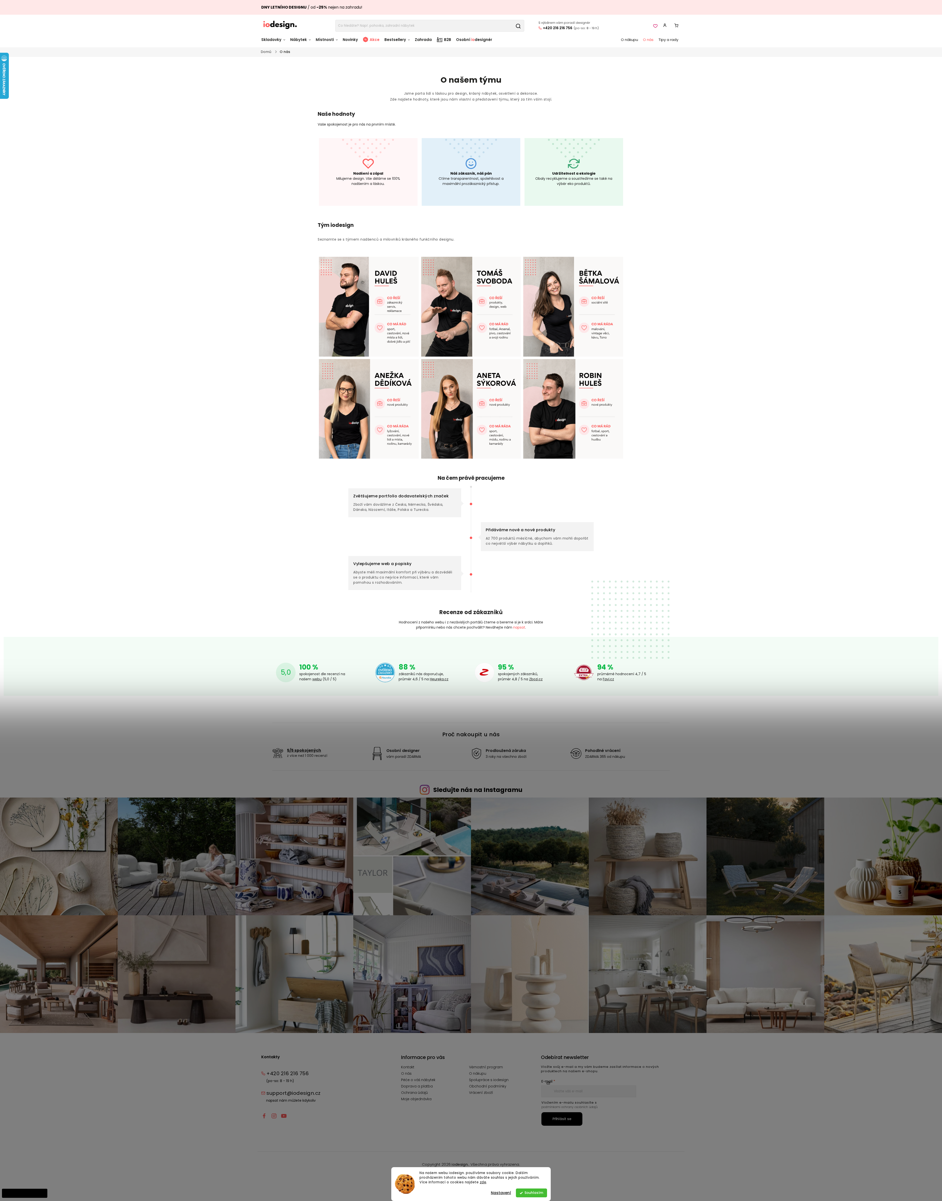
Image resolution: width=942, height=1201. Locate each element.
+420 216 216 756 (557, 28)
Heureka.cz (439, 679)
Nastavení (501, 1192)
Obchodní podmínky (487, 1086)
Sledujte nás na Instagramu (478, 790)
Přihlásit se (561, 1118)
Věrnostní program (486, 1067)
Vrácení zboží (481, 1092)
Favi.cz (608, 679)
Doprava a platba (417, 1086)
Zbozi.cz (536, 679)
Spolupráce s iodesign (489, 1079)
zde (483, 1182)
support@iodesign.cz (293, 1093)
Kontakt (407, 1067)
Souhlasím (533, 1192)
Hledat (518, 26)
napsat (519, 627)
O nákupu (477, 1073)
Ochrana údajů (414, 1092)
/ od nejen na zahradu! (311, 7)
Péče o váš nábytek (418, 1079)
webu (317, 679)
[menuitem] (274, 42)
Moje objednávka (416, 1099)
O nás (406, 1073)
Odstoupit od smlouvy (24, 1193)
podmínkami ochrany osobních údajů (569, 1107)
